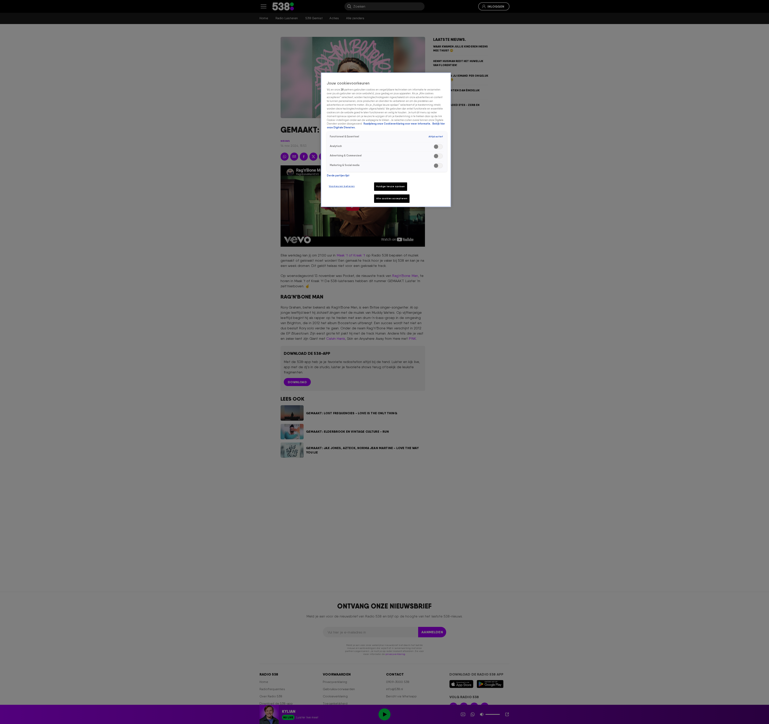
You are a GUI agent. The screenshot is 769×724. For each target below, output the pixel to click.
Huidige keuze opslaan (390, 186)
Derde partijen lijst (338, 175)
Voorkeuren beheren (342, 186)
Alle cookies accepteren (391, 198)
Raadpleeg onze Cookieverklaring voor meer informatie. (397, 123)
